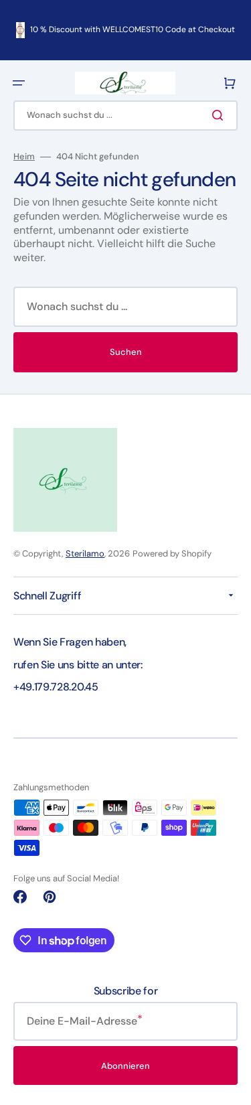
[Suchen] (220, 115)
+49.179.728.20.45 (55, 687)
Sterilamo (85, 553)
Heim (24, 156)
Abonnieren (125, 1066)
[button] (18, 83)
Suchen (126, 352)
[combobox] (125, 115)
